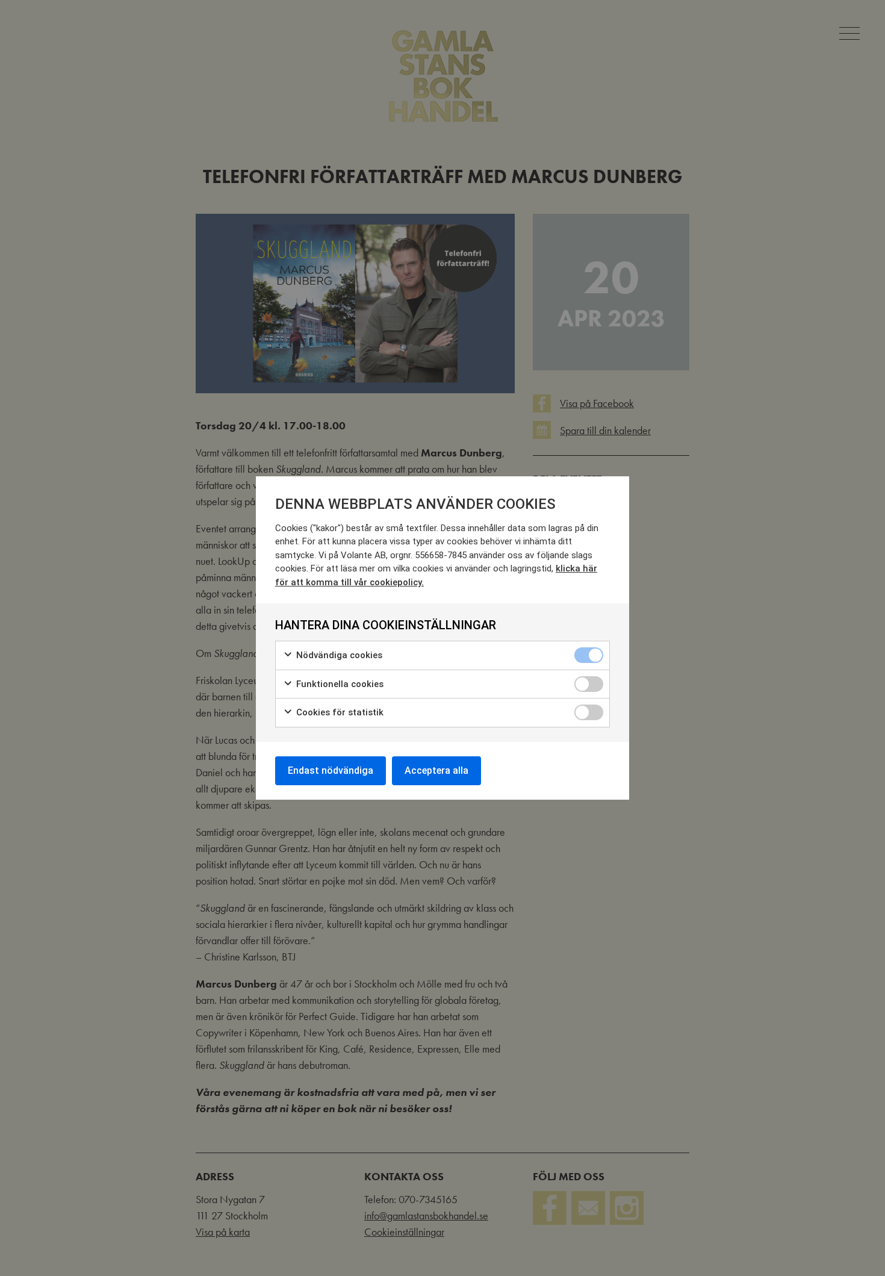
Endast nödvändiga (330, 770)
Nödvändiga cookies (338, 655)
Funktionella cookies (339, 684)
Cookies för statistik (339, 712)
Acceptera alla (436, 770)
